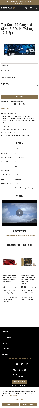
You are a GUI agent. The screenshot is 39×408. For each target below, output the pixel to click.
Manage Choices (19, 399)
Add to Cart (19, 97)
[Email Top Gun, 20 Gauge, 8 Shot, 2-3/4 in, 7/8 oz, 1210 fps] (15, 104)
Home (2, 18)
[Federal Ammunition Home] (8, 8)
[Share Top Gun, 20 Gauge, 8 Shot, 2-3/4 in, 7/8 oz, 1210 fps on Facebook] (19, 104)
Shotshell (9, 18)
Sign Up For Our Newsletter (19, 359)
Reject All (10, 404)
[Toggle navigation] (36, 8)
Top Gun (16, 18)
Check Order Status (19, 381)
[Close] (37, 389)
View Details (19, 3)
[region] (19, 397)
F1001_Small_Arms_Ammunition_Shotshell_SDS (20, 235)
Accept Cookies (28, 404)
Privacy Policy (13, 395)
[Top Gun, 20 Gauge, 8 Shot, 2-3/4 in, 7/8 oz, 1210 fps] (19, 49)
